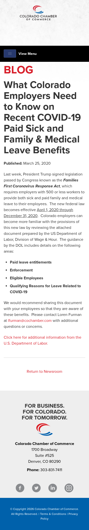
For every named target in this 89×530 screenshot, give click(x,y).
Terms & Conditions (53, 514)
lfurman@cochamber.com (30, 320)
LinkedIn (52, 488)
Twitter (36, 488)
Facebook (20, 488)
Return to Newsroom (44, 371)
